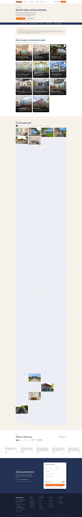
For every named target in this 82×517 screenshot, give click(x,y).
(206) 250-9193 (57, 1)
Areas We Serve (31, 1)
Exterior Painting (31, 500)
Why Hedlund (51, 500)
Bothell (40, 502)
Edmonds (40, 505)
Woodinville (40, 506)
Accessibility (61, 515)
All (16, 125)
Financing (60, 501)
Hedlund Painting (19, 497)
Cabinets (28, 125)
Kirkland (40, 501)
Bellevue (40, 500)
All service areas (41, 509)
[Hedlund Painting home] (19, 2)
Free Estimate (63, 1)
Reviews (50, 502)
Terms (58, 515)
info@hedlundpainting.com (20, 507)
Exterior (24, 125)
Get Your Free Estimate (20, 18)
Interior (20, 125)
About (46, 1)
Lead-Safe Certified (61, 502)
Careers (50, 505)
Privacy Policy (55, 515)
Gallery (37, 1)
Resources (41, 1)
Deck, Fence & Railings (34, 125)
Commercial (41, 125)
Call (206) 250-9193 (30, 18)
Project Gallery (51, 501)
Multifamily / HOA (47, 125)
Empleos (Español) (51, 506)
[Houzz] (20, 511)
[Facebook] (18, 511)
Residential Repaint (31, 502)
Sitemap (65, 515)
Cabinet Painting (31, 501)
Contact (60, 500)
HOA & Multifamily (31, 505)
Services (25, 1)
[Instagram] (16, 511)
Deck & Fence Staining (32, 506)
